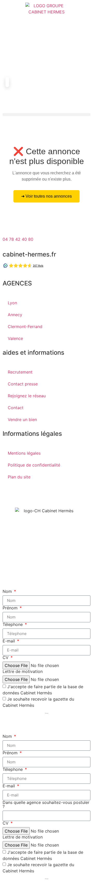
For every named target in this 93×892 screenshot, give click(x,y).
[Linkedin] (51, 494)
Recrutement (20, 372)
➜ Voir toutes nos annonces (46, 196)
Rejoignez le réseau (27, 395)
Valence (15, 338)
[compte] (9, 45)
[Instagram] (37, 494)
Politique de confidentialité (34, 465)
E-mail (9, 641)
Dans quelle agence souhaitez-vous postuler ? (46, 804)
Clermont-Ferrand (25, 326)
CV (6, 657)
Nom (8, 591)
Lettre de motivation (23, 671)
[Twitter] (23, 494)
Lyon (12, 302)
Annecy (15, 314)
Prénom (11, 608)
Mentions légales (24, 453)
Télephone (13, 624)
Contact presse (23, 383)
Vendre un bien (22, 419)
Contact (16, 407)
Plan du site (19, 476)
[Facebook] (9, 494)
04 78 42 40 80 (18, 239)
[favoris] (9, 64)
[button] (46, 114)
